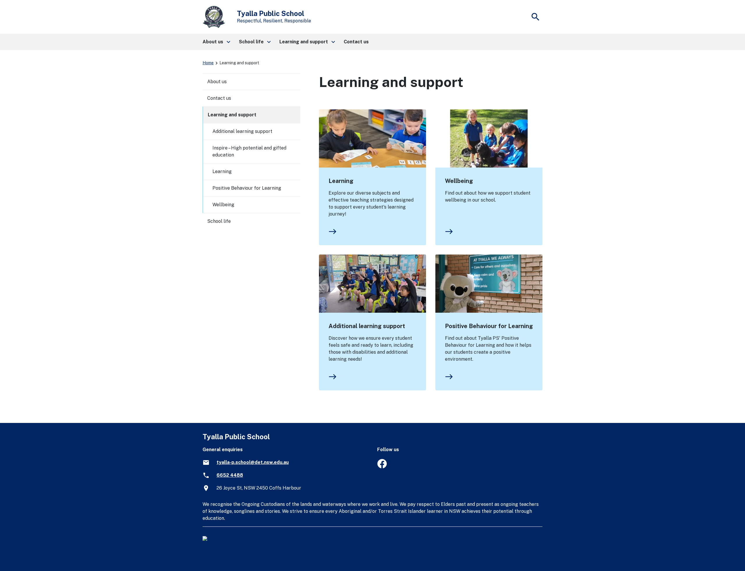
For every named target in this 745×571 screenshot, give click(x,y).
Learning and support (232, 115)
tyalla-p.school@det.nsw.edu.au (253, 462)
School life (219, 221)
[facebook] (382, 466)
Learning (341, 180)
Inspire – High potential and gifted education (249, 151)
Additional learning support (367, 326)
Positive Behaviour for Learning (489, 326)
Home (208, 63)
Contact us (219, 98)
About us (217, 81)
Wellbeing (459, 180)
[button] (216, 42)
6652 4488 (230, 475)
